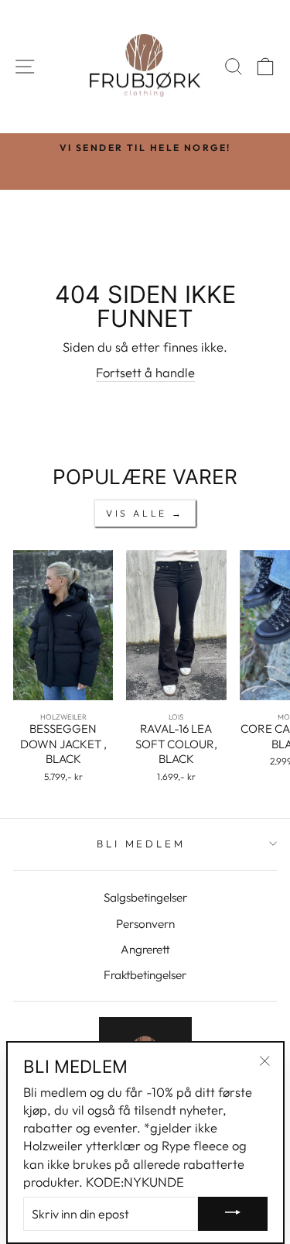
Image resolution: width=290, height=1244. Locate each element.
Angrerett (145, 949)
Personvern (145, 923)
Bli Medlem (141, 843)
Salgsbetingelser (145, 897)
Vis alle (136, 513)
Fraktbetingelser (145, 974)
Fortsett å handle (145, 372)
